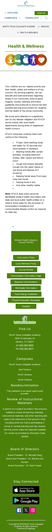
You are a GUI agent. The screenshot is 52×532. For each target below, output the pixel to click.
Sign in (41, 13)
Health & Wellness (29, 32)
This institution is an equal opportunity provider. (25, 392)
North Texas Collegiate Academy (19, 26)
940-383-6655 (26, 345)
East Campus (25, 369)
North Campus (25, 374)
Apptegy (31, 528)
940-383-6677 (26, 348)
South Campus (25, 379)
